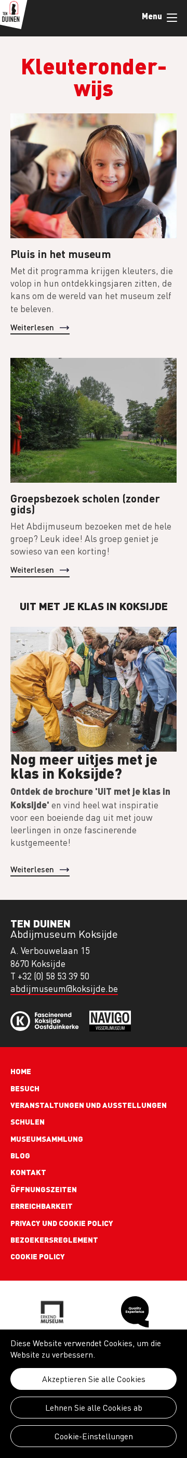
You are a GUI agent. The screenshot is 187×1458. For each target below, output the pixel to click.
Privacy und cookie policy (61, 1223)
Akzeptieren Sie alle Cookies (93, 1379)
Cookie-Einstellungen (94, 1436)
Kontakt (28, 1172)
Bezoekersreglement (54, 1239)
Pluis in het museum (60, 253)
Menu (171, 18)
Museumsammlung (46, 1138)
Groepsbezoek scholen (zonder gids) (85, 503)
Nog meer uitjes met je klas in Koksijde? (83, 765)
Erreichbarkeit (41, 1205)
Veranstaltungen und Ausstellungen (88, 1104)
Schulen (27, 1121)
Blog (20, 1155)
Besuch (24, 1088)
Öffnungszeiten (43, 1189)
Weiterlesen (32, 327)
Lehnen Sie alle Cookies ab (93, 1407)
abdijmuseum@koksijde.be (64, 988)
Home (20, 1071)
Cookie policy (37, 1256)
